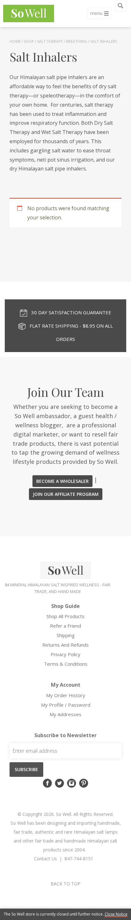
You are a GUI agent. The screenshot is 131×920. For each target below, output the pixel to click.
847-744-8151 (79, 859)
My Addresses (65, 714)
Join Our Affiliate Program (66, 494)
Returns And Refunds (65, 645)
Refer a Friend (65, 626)
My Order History (65, 695)
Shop (29, 41)
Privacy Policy (65, 654)
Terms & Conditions (65, 664)
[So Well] (28, 13)
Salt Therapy (50, 41)
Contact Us (45, 859)
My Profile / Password (65, 705)
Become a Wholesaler (62, 481)
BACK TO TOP (65, 884)
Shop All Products (65, 616)
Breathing (76, 41)
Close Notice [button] (116, 914)
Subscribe (26, 769)
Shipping (66, 635)
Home (15, 41)
